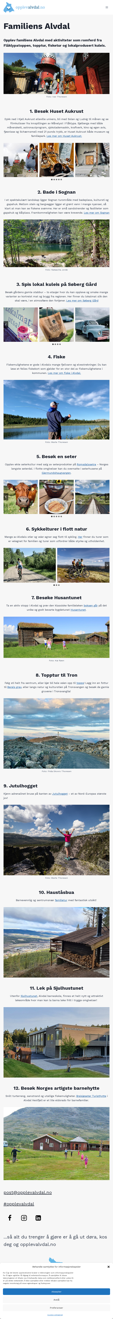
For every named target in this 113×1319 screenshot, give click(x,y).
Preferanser (56, 1308)
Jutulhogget (60, 793)
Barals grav (14, 687)
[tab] (52, 179)
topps (80, 682)
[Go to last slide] (6, 160)
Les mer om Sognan (96, 212)
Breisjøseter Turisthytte (91, 1096)
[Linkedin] (38, 1218)
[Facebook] (10, 1218)
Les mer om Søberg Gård (82, 300)
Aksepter (56, 1291)
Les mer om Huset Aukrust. (64, 135)
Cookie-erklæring (55, 1315)
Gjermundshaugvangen (56, 472)
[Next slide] (107, 160)
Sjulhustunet (29, 995)
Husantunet (78, 609)
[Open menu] (106, 7)
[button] (108, 1266)
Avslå (56, 1299)
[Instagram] (24, 1218)
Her (80, 536)
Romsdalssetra (86, 464)
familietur (61, 900)
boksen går (91, 605)
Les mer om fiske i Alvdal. (64, 372)
